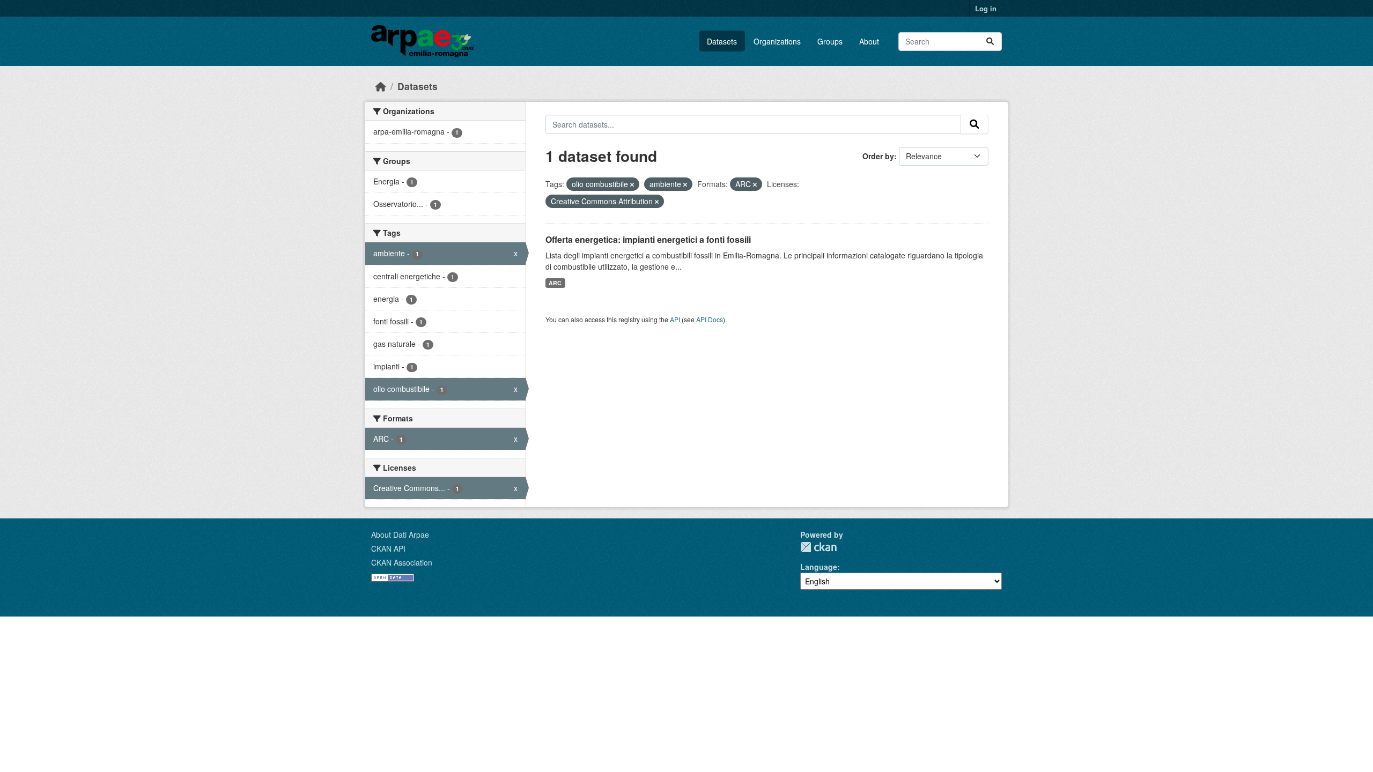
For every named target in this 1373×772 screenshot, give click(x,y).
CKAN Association (401, 562)
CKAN (818, 547)
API (675, 319)
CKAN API (388, 548)
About (869, 41)
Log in (985, 8)
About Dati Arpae (400, 534)
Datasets (722, 41)
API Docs (709, 319)
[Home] (380, 86)
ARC (555, 283)
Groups (830, 41)
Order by (878, 156)
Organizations (777, 41)
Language (818, 566)
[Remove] (632, 184)
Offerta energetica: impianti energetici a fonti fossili (648, 239)
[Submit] (990, 41)
